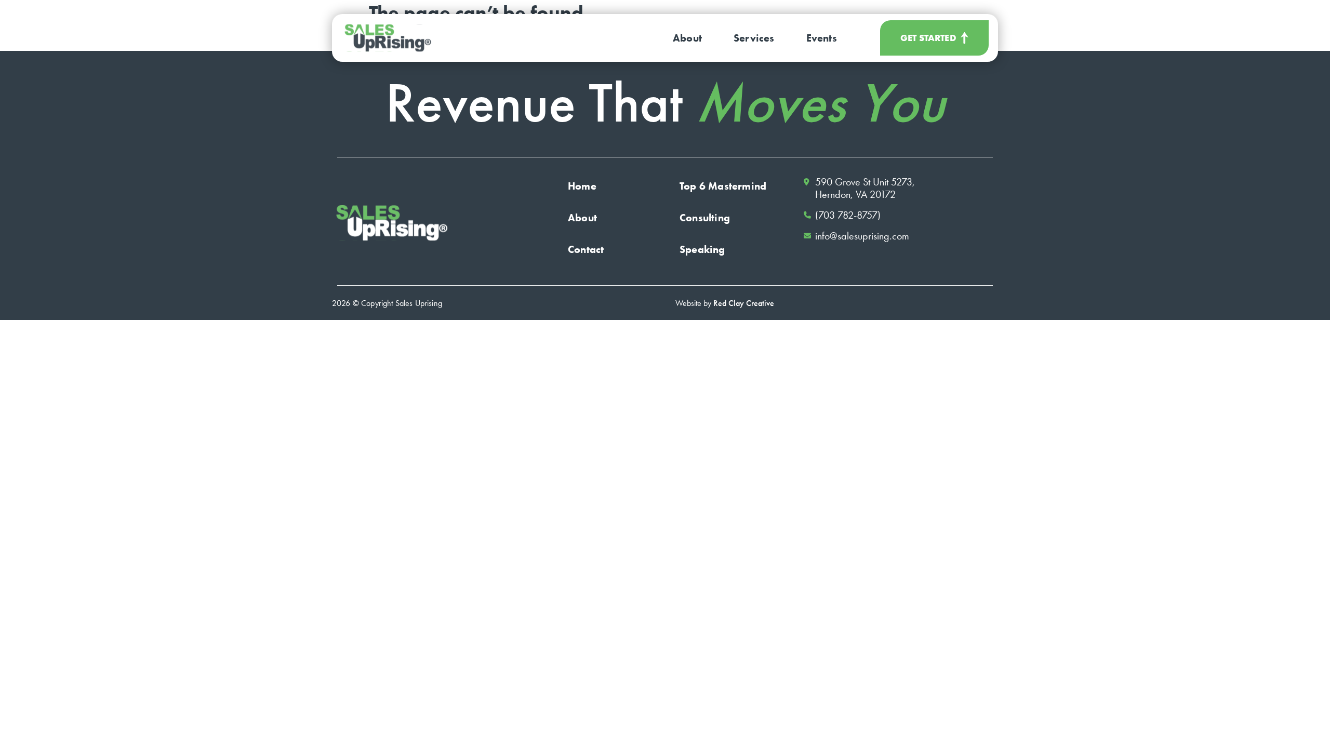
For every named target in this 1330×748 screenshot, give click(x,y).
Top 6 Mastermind (723, 186)
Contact (586, 249)
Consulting (705, 217)
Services (754, 38)
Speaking (702, 249)
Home (582, 186)
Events (821, 38)
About (687, 38)
